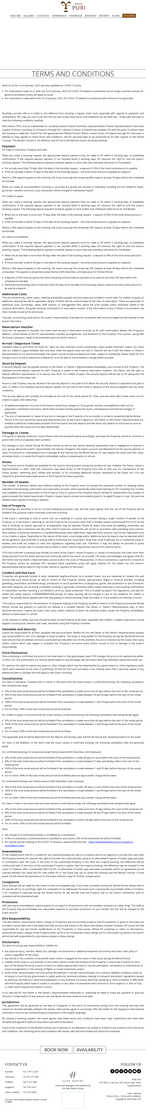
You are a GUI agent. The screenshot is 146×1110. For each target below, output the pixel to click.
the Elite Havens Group (73, 1088)
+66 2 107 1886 (21, 1082)
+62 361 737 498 (21, 1076)
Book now (56, 1050)
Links (129, 1093)
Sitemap (137, 1093)
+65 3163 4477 (20, 1087)
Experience (59, 15)
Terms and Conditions (131, 1096)
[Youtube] (134, 1071)
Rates (115, 15)
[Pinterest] (117, 1071)
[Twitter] (126, 1071)
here (10, 1101)
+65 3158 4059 (20, 1092)
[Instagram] (121, 1071)
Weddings (75, 15)
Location (43, 15)
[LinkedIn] (130, 1071)
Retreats (90, 15)
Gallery (29, 15)
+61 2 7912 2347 (21, 1071)
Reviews (104, 15)
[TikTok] (139, 1071)
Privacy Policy (112, 1096)
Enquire (129, 15)
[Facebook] (112, 1071)
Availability (90, 1050)
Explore (15, 15)
